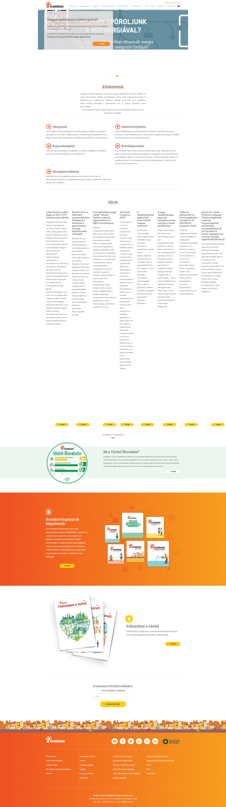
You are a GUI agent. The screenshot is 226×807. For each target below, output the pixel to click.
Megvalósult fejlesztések (157, 756)
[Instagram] (147, 741)
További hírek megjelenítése (113, 435)
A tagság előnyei (86, 773)
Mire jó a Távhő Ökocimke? (124, 765)
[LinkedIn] (155, 741)
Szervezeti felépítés (54, 761)
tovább (101, 44)
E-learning (161, 6)
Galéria (82, 761)
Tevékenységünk (84, 6)
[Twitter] (131, 741)
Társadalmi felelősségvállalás (58, 769)
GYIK (146, 6)
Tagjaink (82, 769)
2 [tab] (112, 76)
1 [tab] (108, 76)
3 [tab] (117, 76)
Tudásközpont (135, 6)
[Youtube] (114, 741)
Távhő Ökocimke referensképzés (127, 773)
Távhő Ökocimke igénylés (123, 769)
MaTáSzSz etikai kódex (123, 756)
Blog (153, 6)
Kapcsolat (171, 6)
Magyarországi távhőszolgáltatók (160, 761)
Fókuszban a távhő (87, 756)
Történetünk (51, 756)
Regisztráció (178, 2)
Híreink (49, 773)
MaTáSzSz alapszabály (122, 761)
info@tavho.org (127, 802)
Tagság (95, 6)
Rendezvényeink (123, 6)
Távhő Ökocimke (108, 6)
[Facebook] (123, 741)
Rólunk (72, 6)
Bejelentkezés (169, 2)
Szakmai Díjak (52, 765)
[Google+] (139, 741)
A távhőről (83, 778)
